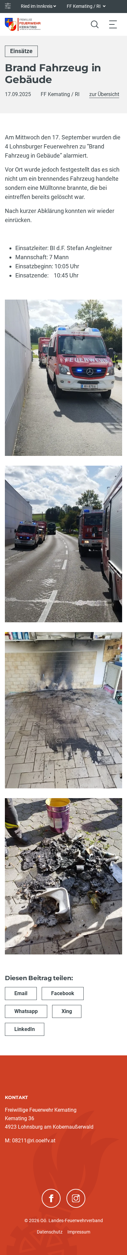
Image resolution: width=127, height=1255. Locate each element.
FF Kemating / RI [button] (84, 6)
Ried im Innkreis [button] (36, 6)
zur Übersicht (104, 94)
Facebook (62, 993)
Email (20, 993)
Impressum (78, 1231)
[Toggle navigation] (113, 24)
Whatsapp (26, 1011)
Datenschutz (50, 1231)
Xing (67, 1011)
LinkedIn (24, 1029)
